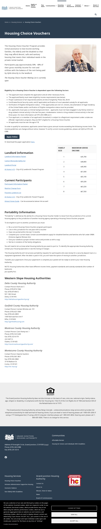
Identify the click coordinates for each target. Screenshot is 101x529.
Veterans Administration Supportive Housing (19, 484)
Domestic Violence (11, 488)
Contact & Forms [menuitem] (78, 7)
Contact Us (39, 483)
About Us (39, 487)
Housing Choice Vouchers (13, 481)
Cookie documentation (11, 524)
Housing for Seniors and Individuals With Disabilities (68, 444)
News (38, 494)
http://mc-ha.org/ (11, 366)
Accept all (74, 521)
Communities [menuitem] (50, 7)
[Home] (12, 8)
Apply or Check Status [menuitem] (34, 5)
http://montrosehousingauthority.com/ (19, 344)
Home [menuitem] (28, 6)
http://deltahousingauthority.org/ (17, 299)
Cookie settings (74, 508)
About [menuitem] (86, 7)
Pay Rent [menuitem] (43, 5)
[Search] (96, 14)
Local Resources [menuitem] (70, 5)
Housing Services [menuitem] (60, 7)
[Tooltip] (6, 457)
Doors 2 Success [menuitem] (96, 5)
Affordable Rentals (58, 440)
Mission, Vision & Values (44, 491)
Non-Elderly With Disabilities (14, 492)
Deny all (74, 514)
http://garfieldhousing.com (14, 322)
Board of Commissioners (44, 498)
